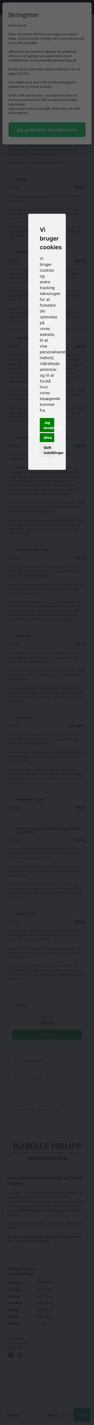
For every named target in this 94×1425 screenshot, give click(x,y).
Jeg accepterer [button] (49, 425)
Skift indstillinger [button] (49, 450)
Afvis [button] (48, 438)
